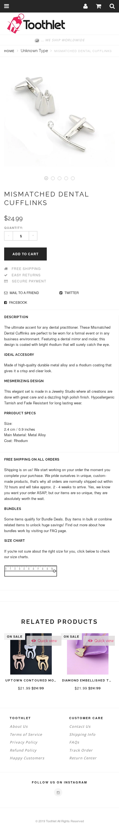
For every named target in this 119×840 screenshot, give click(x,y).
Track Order (81, 750)
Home (9, 50)
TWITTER (71, 292)
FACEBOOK (17, 302)
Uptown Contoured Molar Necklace (43, 680)
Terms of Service (26, 734)
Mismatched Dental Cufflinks (83, 50)
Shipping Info (82, 734)
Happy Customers (27, 757)
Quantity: (13, 228)
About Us (19, 726)
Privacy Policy (23, 742)
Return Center (83, 757)
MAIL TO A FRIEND (24, 292)
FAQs (74, 742)
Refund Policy (23, 750)
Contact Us (79, 726)
